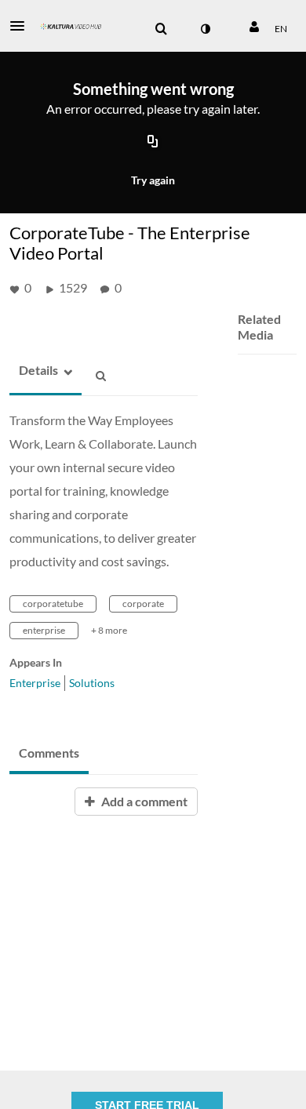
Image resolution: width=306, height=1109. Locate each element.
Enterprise (34, 682)
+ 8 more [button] (109, 630)
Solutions (92, 682)
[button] (22, 26)
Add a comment (143, 801)
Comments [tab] (49, 752)
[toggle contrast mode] (204, 29)
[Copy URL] (153, 142)
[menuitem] (160, 29)
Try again (153, 180)
